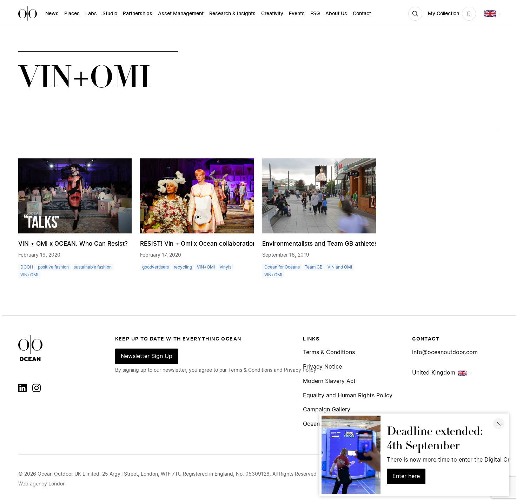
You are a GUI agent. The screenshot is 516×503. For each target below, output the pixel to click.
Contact (362, 13)
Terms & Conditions (329, 352)
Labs (91, 13)
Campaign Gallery (326, 409)
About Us (336, 13)
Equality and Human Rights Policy (347, 395)
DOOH (26, 267)
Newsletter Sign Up (146, 356)
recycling (183, 267)
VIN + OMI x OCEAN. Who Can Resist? (73, 244)
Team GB (314, 267)
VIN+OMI (29, 275)
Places (72, 13)
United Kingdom (433, 373)
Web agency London (42, 484)
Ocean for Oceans (282, 267)
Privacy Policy (300, 370)
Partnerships (137, 13)
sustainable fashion (93, 267)
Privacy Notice (322, 367)
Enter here (406, 476)
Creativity (272, 13)
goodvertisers (155, 267)
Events (297, 13)
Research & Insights (232, 13)
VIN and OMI (340, 267)
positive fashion (53, 267)
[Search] (415, 14)
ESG (315, 13)
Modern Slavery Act (329, 381)
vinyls (225, 267)
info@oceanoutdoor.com (445, 352)
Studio (109, 13)
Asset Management (181, 13)
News (52, 13)
